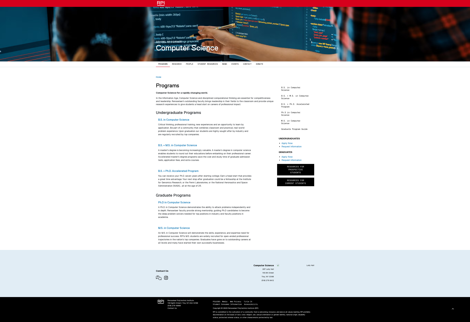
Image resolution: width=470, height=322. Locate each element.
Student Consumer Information (227, 304)
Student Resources (208, 64)
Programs (163, 64)
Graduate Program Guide (294, 129)
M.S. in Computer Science (290, 122)
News (224, 64)
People (189, 64)
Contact (247, 64)
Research (177, 64)
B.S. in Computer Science (290, 88)
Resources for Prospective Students (295, 169)
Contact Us (172, 308)
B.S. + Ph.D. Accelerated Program (295, 105)
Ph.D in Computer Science (290, 113)
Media (224, 301)
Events (235, 64)
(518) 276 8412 (268, 280)
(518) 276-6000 (174, 306)
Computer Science (187, 47)
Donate (259, 64)
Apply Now (287, 143)
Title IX (248, 301)
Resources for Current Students (295, 182)
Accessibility (251, 304)
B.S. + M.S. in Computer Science (295, 97)
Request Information (292, 146)
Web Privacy (235, 301)
